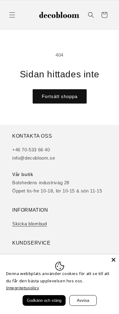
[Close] (113, 260)
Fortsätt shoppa (60, 96)
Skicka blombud (29, 223)
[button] (12, 15)
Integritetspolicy (22, 288)
